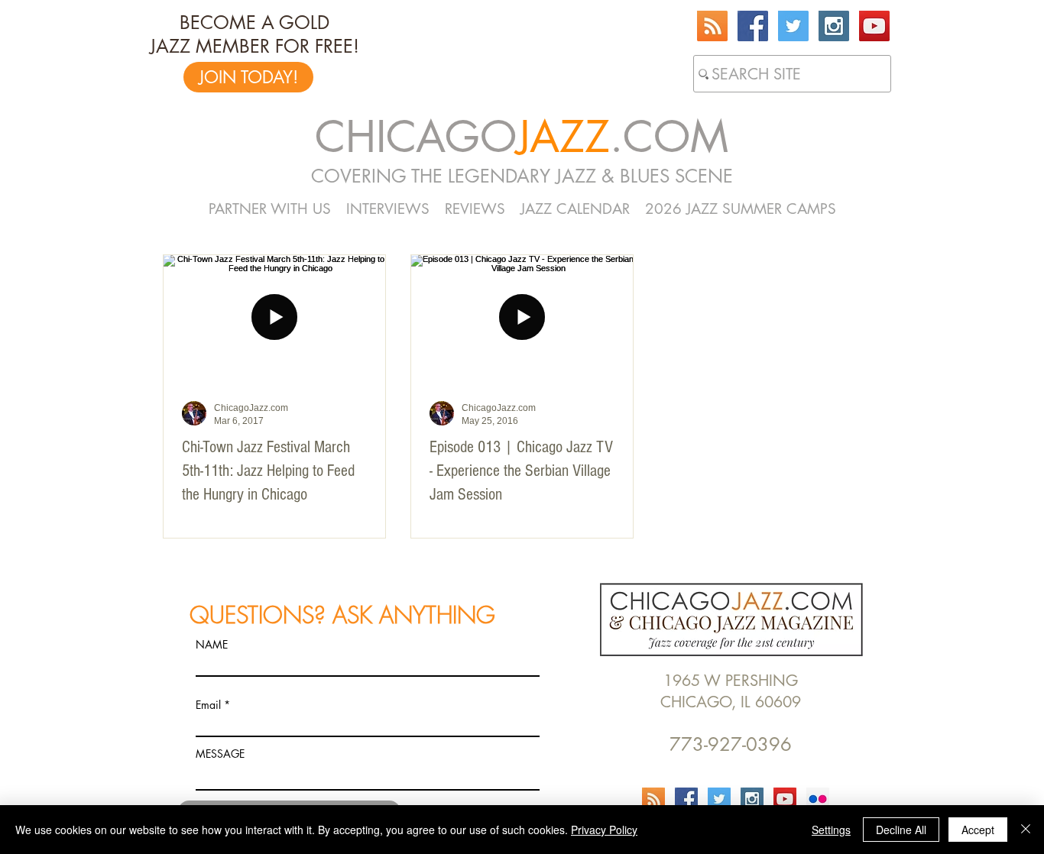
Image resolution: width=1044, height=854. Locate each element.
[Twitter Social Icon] (793, 26)
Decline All (901, 829)
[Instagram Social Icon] (834, 26)
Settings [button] (831, 829)
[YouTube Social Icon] (874, 26)
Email (208, 705)
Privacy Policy (604, 829)
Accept (977, 829)
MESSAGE (220, 754)
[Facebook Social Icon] (753, 26)
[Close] (1025, 829)
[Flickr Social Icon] (817, 799)
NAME (212, 644)
